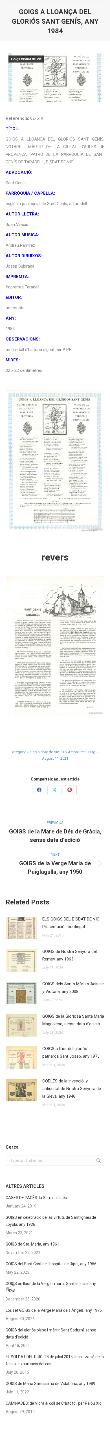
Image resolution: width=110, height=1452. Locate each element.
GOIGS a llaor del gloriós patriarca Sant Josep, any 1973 (71, 1052)
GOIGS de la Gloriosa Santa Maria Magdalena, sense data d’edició (73, 1020)
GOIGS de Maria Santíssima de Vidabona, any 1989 (50, 1383)
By (79, 752)
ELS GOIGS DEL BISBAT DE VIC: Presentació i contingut (71, 923)
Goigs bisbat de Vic (26, 59)
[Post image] (21, 928)
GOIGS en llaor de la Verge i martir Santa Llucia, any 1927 (51, 1287)
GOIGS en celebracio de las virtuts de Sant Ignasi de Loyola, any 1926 (51, 1221)
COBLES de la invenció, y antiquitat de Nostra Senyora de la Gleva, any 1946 (71, 1089)
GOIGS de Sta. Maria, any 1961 (32, 1244)
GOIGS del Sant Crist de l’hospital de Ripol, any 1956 (51, 1264)
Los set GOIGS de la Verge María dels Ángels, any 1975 (54, 1310)
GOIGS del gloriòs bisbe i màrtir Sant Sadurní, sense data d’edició (51, 1333)
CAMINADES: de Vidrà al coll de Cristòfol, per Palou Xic (53, 1403)
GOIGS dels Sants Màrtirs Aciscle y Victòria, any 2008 (73, 987)
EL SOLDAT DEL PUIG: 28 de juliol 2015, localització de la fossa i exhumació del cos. (55, 1360)
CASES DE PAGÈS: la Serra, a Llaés (36, 1197)
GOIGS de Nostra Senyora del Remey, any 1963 (69, 955)
